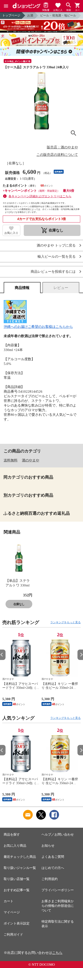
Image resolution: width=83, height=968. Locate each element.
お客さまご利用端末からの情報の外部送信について (58, 905)
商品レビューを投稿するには (53, 271)
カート (8, 901)
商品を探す (12, 834)
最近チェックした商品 (20, 856)
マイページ (12, 912)
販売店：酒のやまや (62, 147)
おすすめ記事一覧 (17, 890)
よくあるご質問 (53, 856)
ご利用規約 (50, 879)
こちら (57, 953)
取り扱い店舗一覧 (17, 879)
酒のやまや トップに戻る (56, 245)
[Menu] (6, 6)
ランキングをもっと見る (65, 622)
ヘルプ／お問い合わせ (58, 834)
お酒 (30, 15)
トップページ (11, 15)
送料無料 (11, 460)
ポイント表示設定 (17, 923)
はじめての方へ (53, 868)
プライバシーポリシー (58, 890)
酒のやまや (30, 460)
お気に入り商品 (15, 845)
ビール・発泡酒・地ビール (58, 15)
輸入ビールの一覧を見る (57, 256)
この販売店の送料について (57, 155)
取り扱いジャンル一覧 (20, 868)
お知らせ (48, 845)
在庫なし (18, 604)
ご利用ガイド (13, 934)
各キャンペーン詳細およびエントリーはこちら (40, 196)
